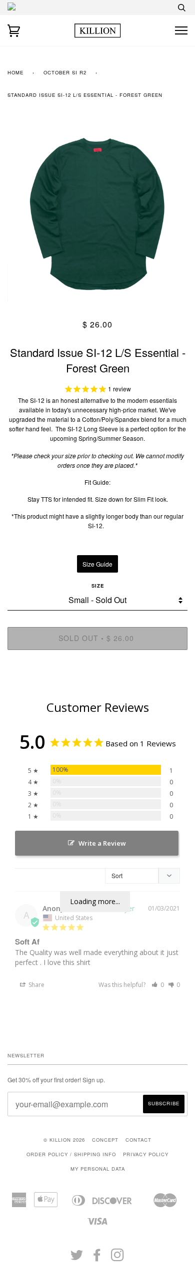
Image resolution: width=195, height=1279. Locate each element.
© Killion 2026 (64, 1139)
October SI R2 (65, 72)
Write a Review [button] (102, 843)
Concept (105, 1139)
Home (16, 72)
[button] (158, 984)
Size (98, 585)
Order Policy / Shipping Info (71, 1154)
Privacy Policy (145, 1154)
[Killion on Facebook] (97, 1258)
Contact (139, 1139)
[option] (98, 212)
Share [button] (35, 984)
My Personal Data (97, 1168)
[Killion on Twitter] (77, 1258)
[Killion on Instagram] (117, 1258)
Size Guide (97, 564)
